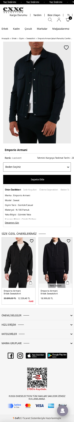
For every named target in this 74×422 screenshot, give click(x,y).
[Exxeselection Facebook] (11, 357)
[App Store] (36, 357)
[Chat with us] (62, 410)
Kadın (16, 28)
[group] (37, 92)
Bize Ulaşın (54, 15)
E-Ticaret (25, 418)
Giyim (21, 38)
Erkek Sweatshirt (12, 293)
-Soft (16, 418)
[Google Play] (57, 357)
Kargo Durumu (18, 15)
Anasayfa (5, 38)
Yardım (37, 15)
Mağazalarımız (60, 28)
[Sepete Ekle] (30, 282)
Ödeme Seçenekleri (48, 189)
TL (68, 15)
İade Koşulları (30, 189)
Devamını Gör (12, 222)
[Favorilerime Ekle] (31, 240)
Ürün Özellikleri (13, 189)
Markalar (42, 28)
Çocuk (28, 28)
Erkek (5, 28)
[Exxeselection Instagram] (20, 357)
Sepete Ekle (37, 179)
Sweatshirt (30, 38)
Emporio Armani (16, 150)
